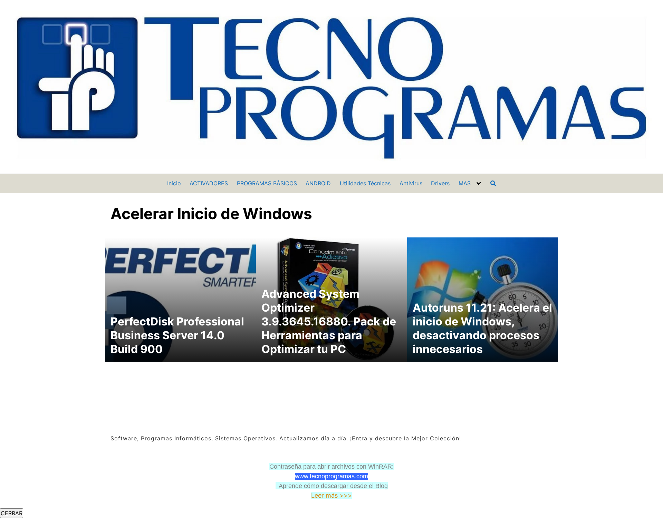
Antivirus (411, 183)
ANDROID (318, 183)
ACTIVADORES (209, 183)
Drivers (440, 183)
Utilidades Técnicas (365, 183)
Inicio (174, 183)
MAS (465, 183)
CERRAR (11, 513)
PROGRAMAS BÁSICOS (267, 183)
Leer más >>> (331, 495)
